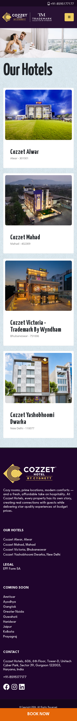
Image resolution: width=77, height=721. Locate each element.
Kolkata (8, 631)
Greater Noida (13, 611)
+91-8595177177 (62, 4)
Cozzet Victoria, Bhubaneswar (24, 549)
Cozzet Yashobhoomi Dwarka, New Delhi (31, 554)
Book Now (38, 714)
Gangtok (9, 607)
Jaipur (7, 626)
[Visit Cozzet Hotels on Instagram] (15, 688)
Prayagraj (10, 636)
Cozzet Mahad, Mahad (19, 544)
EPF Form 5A (12, 569)
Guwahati (10, 617)
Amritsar (9, 597)
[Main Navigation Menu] (69, 17)
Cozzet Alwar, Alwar (17, 539)
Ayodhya (9, 602)
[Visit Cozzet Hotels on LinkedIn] (22, 688)
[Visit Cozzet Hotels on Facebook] (7, 688)
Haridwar (9, 622)
